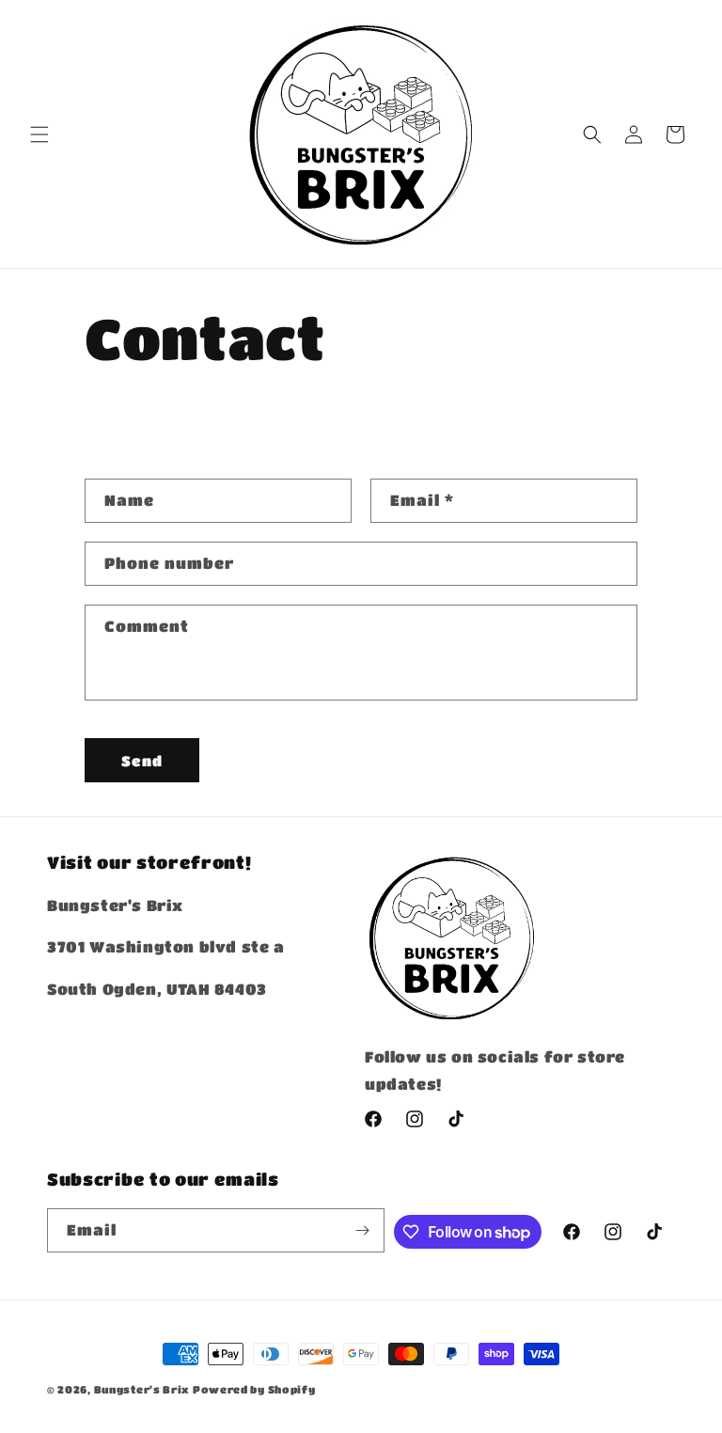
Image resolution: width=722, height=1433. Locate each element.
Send (142, 760)
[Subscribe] (363, 1230)
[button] (39, 134)
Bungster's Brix (142, 1389)
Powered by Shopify (254, 1389)
